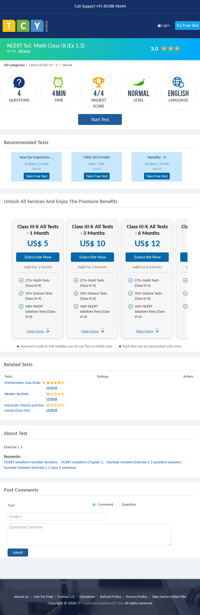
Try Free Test (187, 25)
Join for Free (43, 596)
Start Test (100, 119)
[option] (39, 167)
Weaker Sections (16, 394)
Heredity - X (157, 157)
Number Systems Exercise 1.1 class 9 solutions (40, 467)
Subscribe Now (37, 257)
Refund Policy (110, 596)
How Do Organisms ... (36, 157)
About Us (21, 596)
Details (36, 169)
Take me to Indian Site (169, 596)
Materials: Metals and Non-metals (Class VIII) (24, 408)
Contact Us (66, 596)
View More (36, 331)
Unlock (51, 387)
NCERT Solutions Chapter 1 (82, 462)
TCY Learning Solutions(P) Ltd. (100, 603)
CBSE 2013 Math (97, 157)
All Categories (14, 65)
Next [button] (192, 280)
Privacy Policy (136, 596)
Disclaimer (87, 596)
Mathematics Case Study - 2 (24, 382)
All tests (23, 51)
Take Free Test (36, 176)
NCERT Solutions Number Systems (30, 462)
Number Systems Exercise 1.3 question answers (144, 462)
